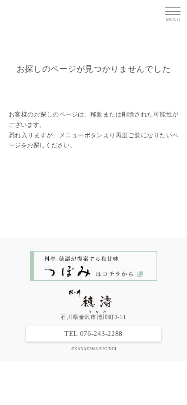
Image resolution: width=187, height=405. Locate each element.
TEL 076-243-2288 (93, 333)
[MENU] (171, 10)
